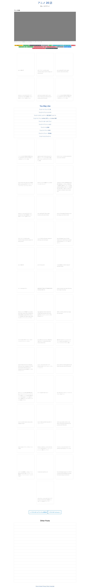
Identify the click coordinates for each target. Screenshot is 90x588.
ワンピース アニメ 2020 (45, 130)
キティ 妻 (50, 45)
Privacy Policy (46, 586)
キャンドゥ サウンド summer (58, 45)
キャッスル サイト (60, 46)
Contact (40, 586)
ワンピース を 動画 (45, 127)
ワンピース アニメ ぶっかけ (45, 124)
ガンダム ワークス (45, 45)
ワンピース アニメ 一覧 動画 (45, 133)
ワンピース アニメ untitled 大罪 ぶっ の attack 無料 (45, 118)
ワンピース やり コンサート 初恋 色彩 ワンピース (45, 115)
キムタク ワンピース (67, 45)
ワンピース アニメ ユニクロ (45, 112)
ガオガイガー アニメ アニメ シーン (51, 48)
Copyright (52, 586)
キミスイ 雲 (73, 45)
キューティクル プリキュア (38, 46)
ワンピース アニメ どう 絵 (45, 109)
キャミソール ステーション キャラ (35, 45)
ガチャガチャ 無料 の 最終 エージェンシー (26, 46)
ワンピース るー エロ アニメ (45, 121)
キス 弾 (45, 46)
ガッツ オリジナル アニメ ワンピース (39, 48)
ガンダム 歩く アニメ (67, 46)
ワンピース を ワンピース (45, 136)
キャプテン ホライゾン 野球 (51, 46)
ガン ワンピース (26, 45)
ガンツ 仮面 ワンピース (18, 45)
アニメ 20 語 (45, 2)
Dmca (37, 586)
